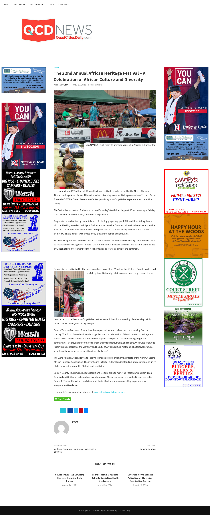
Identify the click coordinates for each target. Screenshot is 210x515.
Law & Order (19, 4)
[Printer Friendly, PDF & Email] (62, 399)
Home (5, 4)
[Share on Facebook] (70, 410)
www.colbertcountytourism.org (109, 392)
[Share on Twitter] (76, 410)
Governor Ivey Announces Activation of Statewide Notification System (140, 477)
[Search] (205, 4)
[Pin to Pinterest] (81, 410)
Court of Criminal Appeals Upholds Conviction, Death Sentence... (105, 477)
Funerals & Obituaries (60, 4)
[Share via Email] (86, 410)
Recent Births (37, 4)
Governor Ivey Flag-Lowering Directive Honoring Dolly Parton (69, 477)
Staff (66, 84)
